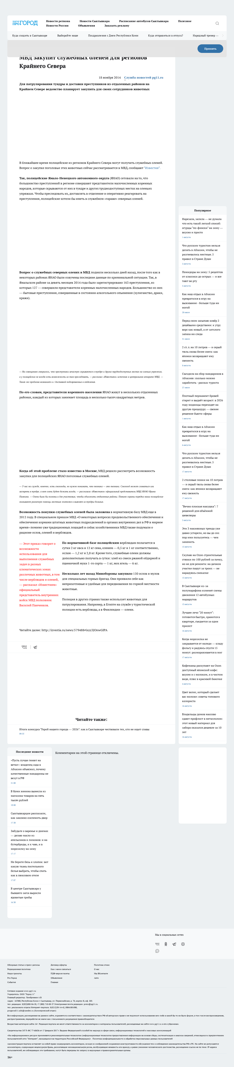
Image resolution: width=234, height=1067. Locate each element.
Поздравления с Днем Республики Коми (113, 35)
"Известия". (152, 168)
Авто (96, 978)
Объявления (86, 25)
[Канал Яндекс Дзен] (183, 944)
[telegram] (36, 647)
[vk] (25, 647)
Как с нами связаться (61, 969)
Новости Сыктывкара (95, 21)
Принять (210, 48)
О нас (96, 969)
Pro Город (12, 978)
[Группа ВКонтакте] (157, 944)
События (11, 982)
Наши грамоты (14, 973)
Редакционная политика (18, 969)
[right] (223, 35)
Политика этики (101, 965)
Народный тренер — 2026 (209, 35)
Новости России (57, 25)
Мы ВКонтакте (101, 973)
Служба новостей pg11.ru (143, 77)
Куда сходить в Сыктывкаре (29, 35)
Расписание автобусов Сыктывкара (144, 21)
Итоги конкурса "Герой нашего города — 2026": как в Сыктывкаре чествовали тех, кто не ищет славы (84, 731)
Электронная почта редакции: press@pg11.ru (76, 1004)
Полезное (185, 21)
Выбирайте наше (67, 35)
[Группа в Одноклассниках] (166, 944)
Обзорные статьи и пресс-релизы (23, 965)
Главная (54, 982)
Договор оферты (59, 965)
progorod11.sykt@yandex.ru (20, 1010)
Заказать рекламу (116, 25)
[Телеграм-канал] (174, 944)
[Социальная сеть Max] (157, 951)
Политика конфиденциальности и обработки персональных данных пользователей (133, 1038)
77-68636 (35, 1030)
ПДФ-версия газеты (60, 973)
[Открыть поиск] (217, 23)
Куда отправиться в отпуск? (165, 35)
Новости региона (58, 21)
